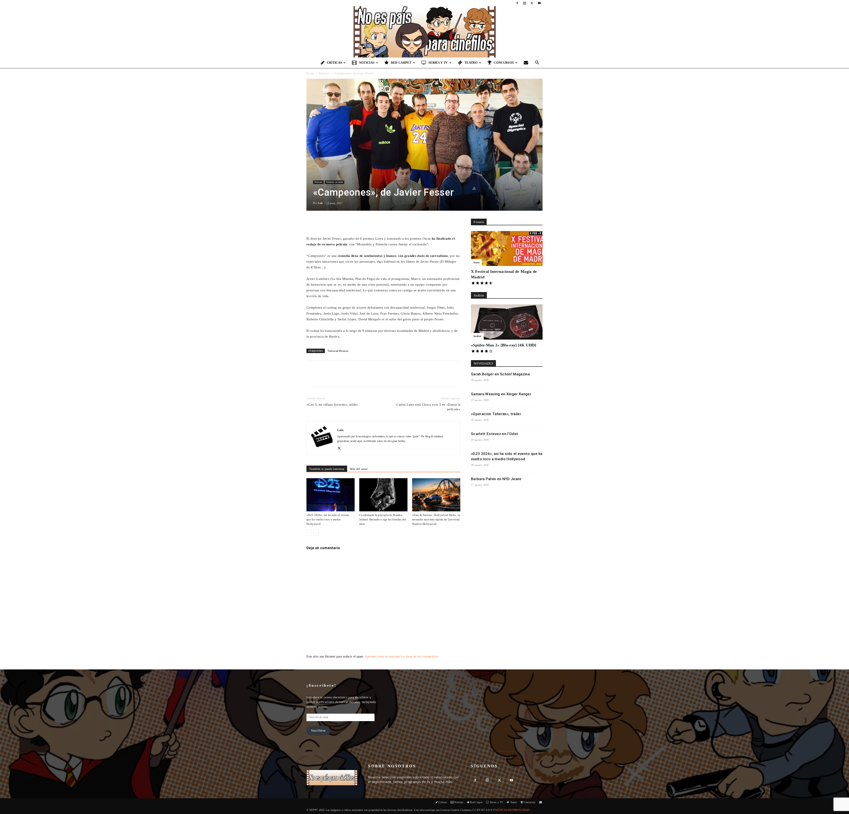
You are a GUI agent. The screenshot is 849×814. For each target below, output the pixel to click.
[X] (532, 3)
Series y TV (438, 62)
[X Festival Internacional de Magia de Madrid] (507, 248)
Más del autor (359, 469)
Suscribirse (318, 730)
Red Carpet (401, 62)
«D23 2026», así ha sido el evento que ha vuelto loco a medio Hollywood (328, 519)
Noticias (367, 62)
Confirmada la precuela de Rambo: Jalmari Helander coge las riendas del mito (382, 519)
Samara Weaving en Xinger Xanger (501, 394)
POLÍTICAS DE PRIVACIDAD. (511, 810)
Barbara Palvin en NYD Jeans (496, 479)
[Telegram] (378, 377)
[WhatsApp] (358, 377)
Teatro (471, 62)
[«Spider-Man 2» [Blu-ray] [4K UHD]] (507, 322)
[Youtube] (539, 3)
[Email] (368, 377)
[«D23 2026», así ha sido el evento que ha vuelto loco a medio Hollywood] (330, 494)
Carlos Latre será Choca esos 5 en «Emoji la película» (428, 407)
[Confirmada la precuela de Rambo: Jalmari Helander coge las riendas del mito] (383, 494)
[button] (537, 63)
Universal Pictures (338, 351)
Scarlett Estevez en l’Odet (494, 434)
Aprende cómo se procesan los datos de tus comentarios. (402, 656)
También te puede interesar (326, 469)
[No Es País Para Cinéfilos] (424, 31)
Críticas (334, 62)
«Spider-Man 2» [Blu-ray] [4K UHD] (503, 345)
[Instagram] (524, 3)
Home (310, 73)
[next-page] (316, 532)
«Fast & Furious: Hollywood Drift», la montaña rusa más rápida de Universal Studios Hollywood (436, 519)
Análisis (477, 336)
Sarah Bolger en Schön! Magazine (500, 374)
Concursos (504, 62)
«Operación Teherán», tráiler (496, 414)
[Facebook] (517, 3)
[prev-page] (309, 532)
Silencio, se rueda (334, 182)
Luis (320, 203)
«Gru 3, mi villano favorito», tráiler (332, 404)
